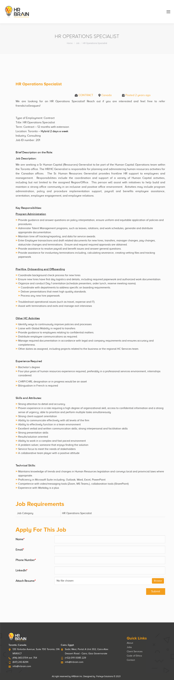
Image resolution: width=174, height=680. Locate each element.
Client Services (135, 651)
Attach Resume (26, 580)
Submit (155, 591)
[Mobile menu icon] (168, 12)
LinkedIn (21, 570)
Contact (131, 660)
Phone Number (26, 560)
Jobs (129, 647)
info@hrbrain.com (22, 666)
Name (20, 539)
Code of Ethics (134, 655)
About (130, 643)
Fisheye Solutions (104, 676)
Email (20, 549)
